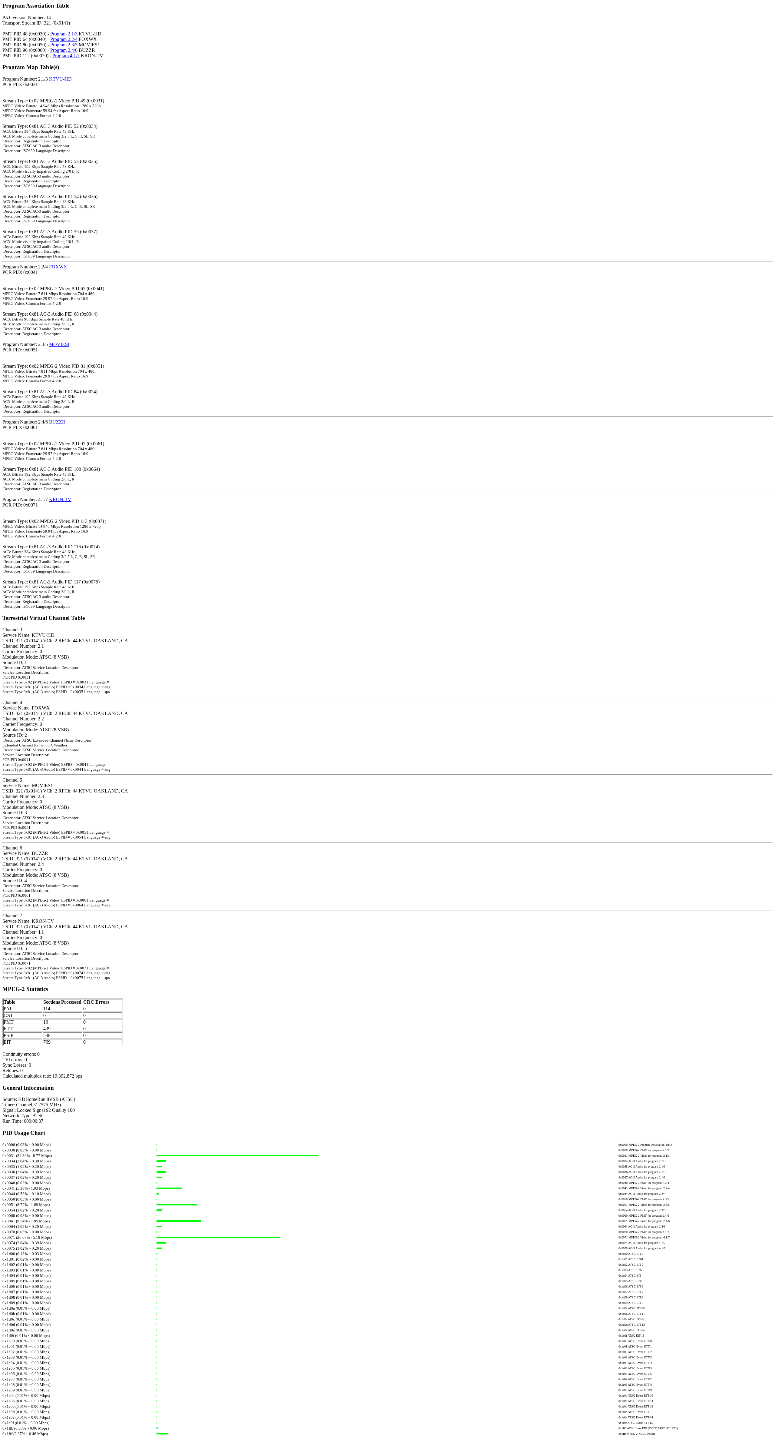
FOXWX (58, 266)
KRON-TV (60, 499)
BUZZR (57, 421)
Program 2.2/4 (64, 39)
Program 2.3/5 (64, 44)
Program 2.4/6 (64, 50)
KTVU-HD (60, 78)
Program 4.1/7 (66, 55)
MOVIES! (59, 344)
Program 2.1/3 (64, 33)
